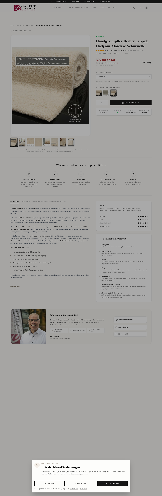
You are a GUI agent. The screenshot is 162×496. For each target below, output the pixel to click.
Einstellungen (82, 483)
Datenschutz (74, 489)
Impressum (83, 489)
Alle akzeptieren (112, 483)
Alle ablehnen (50, 483)
